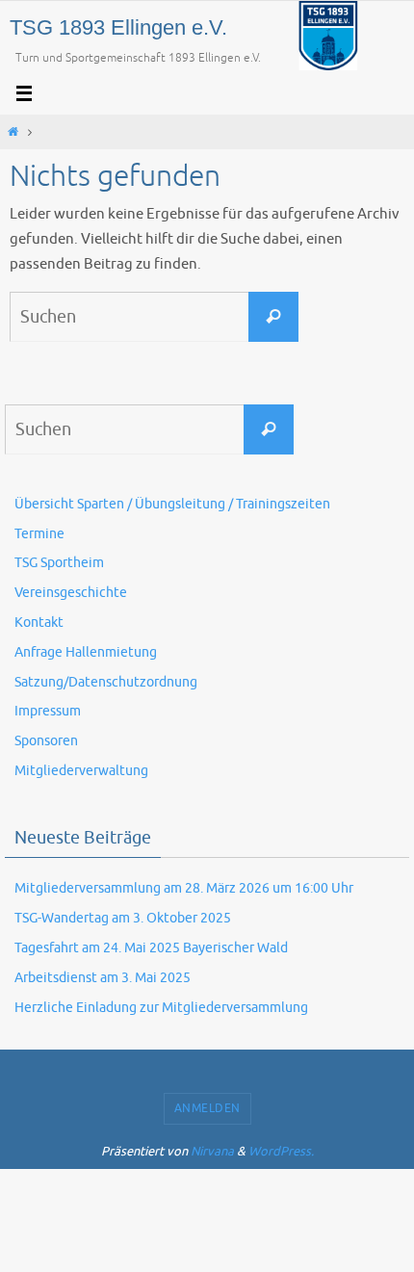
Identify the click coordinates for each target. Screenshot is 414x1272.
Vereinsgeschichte (70, 592)
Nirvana (212, 1151)
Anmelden (207, 1108)
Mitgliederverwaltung (81, 771)
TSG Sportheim (59, 563)
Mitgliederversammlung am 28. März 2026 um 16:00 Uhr (183, 888)
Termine (39, 534)
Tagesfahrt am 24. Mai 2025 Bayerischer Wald (151, 948)
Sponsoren (46, 741)
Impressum (47, 711)
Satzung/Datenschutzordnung (105, 682)
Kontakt (39, 622)
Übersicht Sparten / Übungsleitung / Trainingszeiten (172, 504)
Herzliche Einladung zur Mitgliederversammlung (161, 1007)
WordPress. (281, 1151)
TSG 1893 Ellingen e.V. (118, 27)
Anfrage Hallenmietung (85, 652)
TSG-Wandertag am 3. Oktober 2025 (122, 918)
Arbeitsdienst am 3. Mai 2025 (102, 978)
